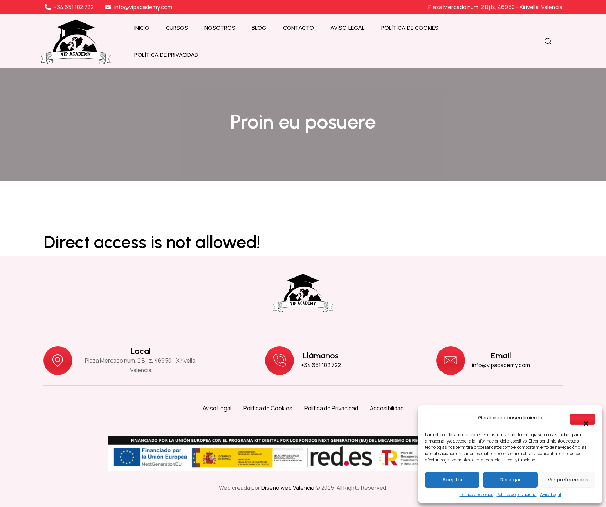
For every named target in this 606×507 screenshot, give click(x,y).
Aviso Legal (550, 495)
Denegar (510, 479)
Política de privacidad (517, 495)
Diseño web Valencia (287, 488)
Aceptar (452, 479)
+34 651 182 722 (321, 365)
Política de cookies (476, 495)
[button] (582, 419)
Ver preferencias (568, 479)
